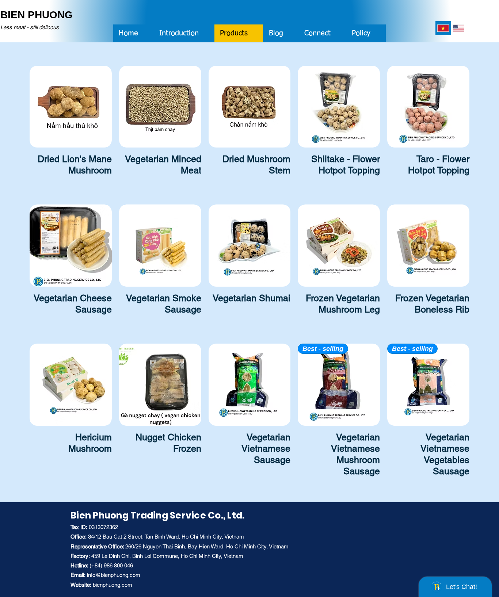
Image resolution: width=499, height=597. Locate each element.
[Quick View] (71, 107)
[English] (458, 28)
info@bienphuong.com (113, 575)
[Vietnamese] (443, 28)
